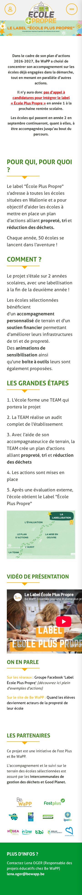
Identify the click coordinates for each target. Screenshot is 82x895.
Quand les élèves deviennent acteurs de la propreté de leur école (41, 703)
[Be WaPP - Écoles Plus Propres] (40, 14)
